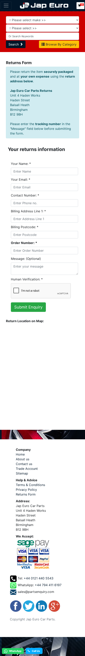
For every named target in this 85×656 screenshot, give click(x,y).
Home (20, 454)
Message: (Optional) (26, 259)
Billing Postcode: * (24, 227)
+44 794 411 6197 (48, 585)
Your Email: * (20, 179)
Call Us (35, 650)
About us (22, 459)
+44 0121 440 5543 (38, 578)
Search (14, 44)
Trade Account (27, 469)
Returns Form (26, 494)
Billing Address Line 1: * (28, 211)
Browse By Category (60, 44)
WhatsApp (15, 650)
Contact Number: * (25, 195)
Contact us (24, 464)
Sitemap (22, 473)
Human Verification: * (27, 279)
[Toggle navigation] (6, 5)
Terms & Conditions (30, 485)
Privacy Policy (26, 490)
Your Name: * (21, 164)
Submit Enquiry (28, 307)
